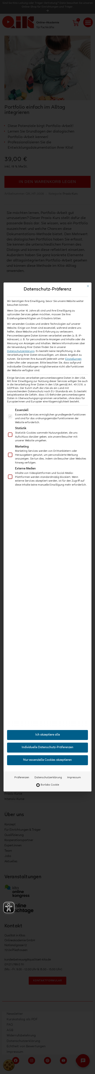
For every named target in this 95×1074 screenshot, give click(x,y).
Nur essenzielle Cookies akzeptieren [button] (47, 760)
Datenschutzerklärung (20, 351)
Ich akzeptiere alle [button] (47, 734)
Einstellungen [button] (73, 359)
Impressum (74, 777)
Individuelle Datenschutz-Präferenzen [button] (47, 747)
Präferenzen (21, 777)
